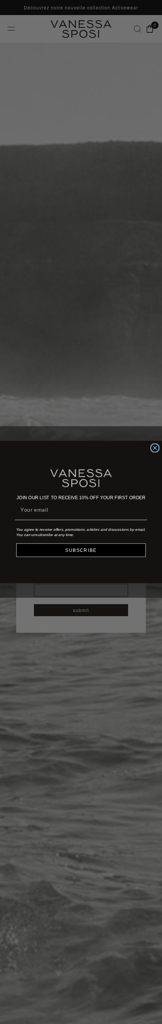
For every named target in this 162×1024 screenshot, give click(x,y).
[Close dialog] (155, 448)
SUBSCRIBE (80, 550)
